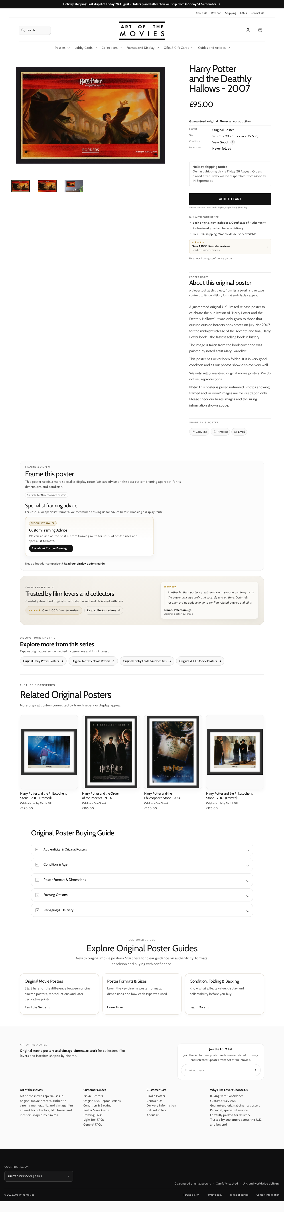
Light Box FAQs (93, 1119)
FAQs (243, 13)
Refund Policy (156, 1110)
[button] (35, 30)
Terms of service (239, 1194)
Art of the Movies (24, 1194)
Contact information (268, 1194)
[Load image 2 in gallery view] (47, 186)
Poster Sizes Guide (96, 1110)
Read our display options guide (84, 563)
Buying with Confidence (227, 1096)
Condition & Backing (97, 1105)
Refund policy (191, 1194)
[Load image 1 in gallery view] (20, 186)
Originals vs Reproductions (102, 1101)
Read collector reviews (101, 610)
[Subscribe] (255, 1070)
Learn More (115, 1007)
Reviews (216, 13)
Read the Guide (35, 1007)
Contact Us (257, 13)
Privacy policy (214, 1194)
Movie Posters (93, 1096)
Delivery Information (161, 1105)
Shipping (230, 13)
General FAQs (92, 1124)
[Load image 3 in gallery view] (74, 186)
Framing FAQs (93, 1115)
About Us (201, 13)
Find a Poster (156, 1096)
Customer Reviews (223, 1101)
